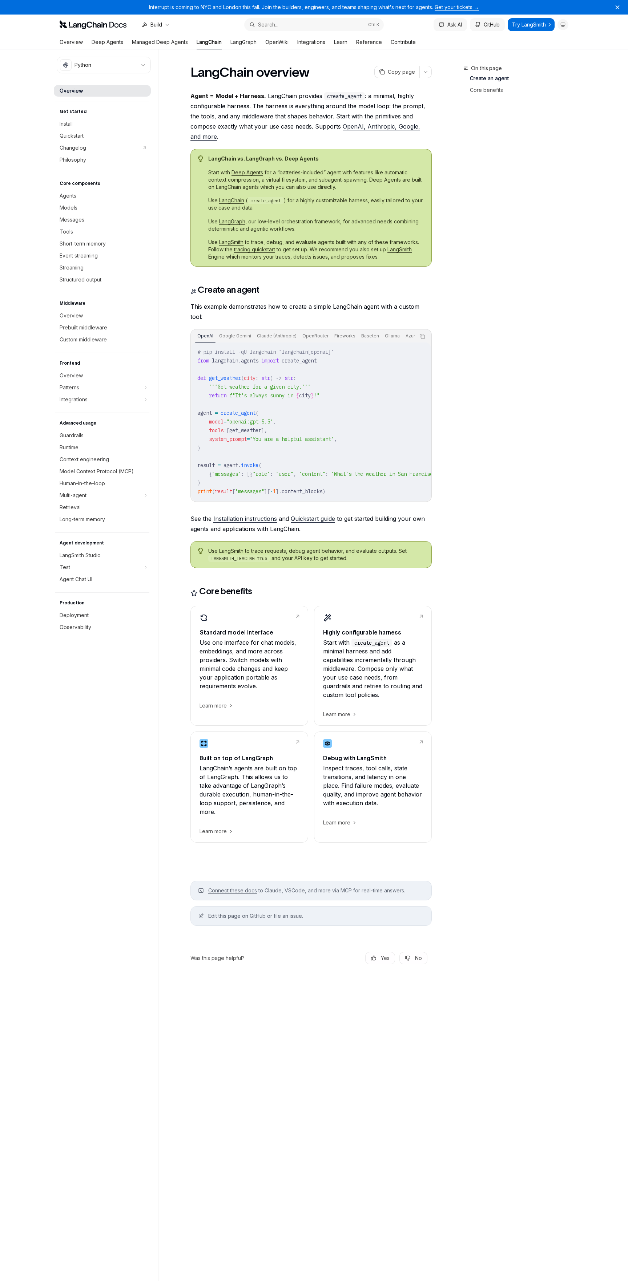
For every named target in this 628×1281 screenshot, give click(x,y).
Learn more (213, 705)
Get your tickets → (457, 7)
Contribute (403, 42)
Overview (71, 42)
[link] (249, 666)
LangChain (209, 42)
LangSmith (231, 242)
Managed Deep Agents (160, 42)
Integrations (311, 42)
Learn (340, 42)
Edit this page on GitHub (237, 916)
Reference (369, 42)
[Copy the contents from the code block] (422, 336)
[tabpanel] (311, 421)
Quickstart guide (313, 518)
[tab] (205, 336)
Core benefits (486, 90)
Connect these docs (232, 890)
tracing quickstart (254, 249)
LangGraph (243, 42)
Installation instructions (245, 518)
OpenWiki (277, 42)
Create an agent (489, 78)
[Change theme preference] (562, 24)
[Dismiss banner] (617, 7)
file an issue (288, 916)
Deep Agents (107, 42)
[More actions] (425, 72)
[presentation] (303, 336)
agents (250, 187)
